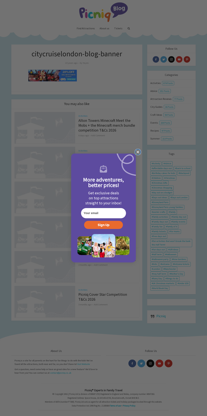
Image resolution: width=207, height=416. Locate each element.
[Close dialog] (138, 152)
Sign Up (103, 225)
